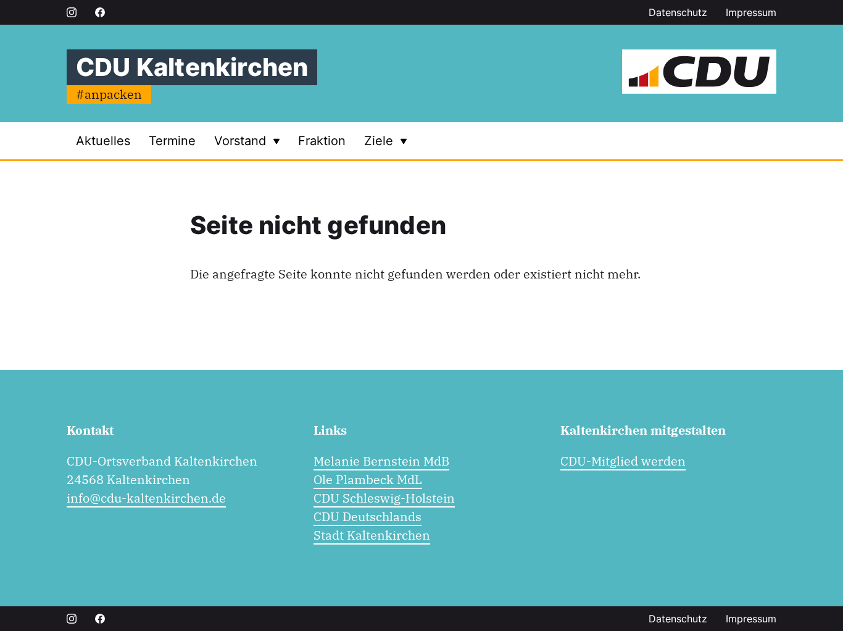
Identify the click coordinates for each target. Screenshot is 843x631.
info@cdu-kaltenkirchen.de (146, 498)
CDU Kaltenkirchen (192, 67)
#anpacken (109, 94)
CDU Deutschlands (368, 516)
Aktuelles (103, 140)
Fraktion (322, 140)
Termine (172, 140)
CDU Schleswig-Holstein (384, 498)
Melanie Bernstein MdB (381, 461)
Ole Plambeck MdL (368, 479)
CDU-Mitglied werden (623, 461)
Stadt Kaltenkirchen (372, 535)
